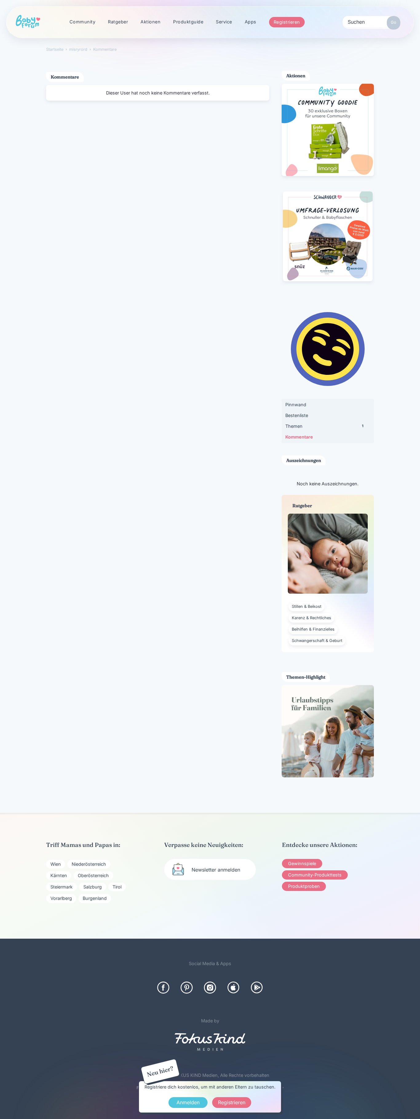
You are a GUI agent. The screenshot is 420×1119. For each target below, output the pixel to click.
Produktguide (188, 21)
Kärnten (58, 875)
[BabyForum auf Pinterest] (186, 987)
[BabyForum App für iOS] (233, 987)
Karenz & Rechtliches (311, 618)
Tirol (117, 886)
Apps (250, 21)
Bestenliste (296, 415)
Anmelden (188, 1102)
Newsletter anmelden (216, 870)
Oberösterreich (93, 875)
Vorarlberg (61, 898)
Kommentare (299, 436)
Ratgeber (118, 21)
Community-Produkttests (315, 874)
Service (224, 21)
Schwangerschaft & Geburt (317, 640)
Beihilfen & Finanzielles (313, 629)
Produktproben (304, 886)
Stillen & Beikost (306, 606)
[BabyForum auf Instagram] (210, 987)
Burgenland (95, 898)
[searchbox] (371, 21)
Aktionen (150, 21)
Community (82, 21)
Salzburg (92, 886)
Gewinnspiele (302, 863)
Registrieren (287, 22)
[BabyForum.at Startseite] (28, 22)
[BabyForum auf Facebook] (163, 987)
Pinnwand (295, 404)
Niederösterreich (89, 864)
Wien (55, 864)
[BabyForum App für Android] (257, 987)
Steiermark (61, 886)
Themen (324, 426)
